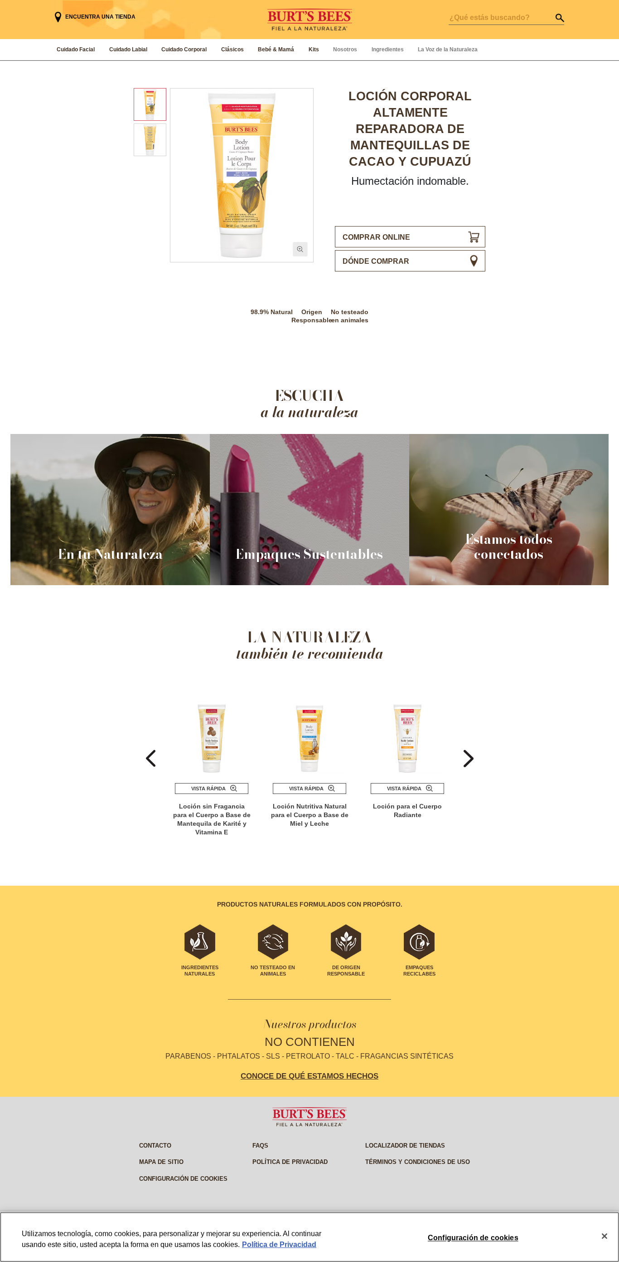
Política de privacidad (290, 1161)
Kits (314, 49)
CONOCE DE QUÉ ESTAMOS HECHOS (309, 1075)
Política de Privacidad (279, 1244)
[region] (309, 1237)
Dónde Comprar (376, 261)
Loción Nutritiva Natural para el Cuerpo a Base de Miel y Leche (309, 815)
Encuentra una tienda (100, 17)
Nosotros (345, 49)
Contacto (155, 1145)
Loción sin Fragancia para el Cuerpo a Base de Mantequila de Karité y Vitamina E (212, 819)
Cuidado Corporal (184, 49)
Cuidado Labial (128, 49)
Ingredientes (388, 49)
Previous (151, 758)
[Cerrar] (604, 1236)
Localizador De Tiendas (405, 1145)
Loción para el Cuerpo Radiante (407, 810)
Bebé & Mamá (276, 49)
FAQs (260, 1145)
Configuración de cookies (183, 1178)
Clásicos (232, 49)
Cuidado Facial (76, 49)
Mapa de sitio (161, 1161)
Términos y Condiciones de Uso (417, 1161)
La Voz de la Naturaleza (448, 49)
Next (469, 758)
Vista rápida (208, 788)
